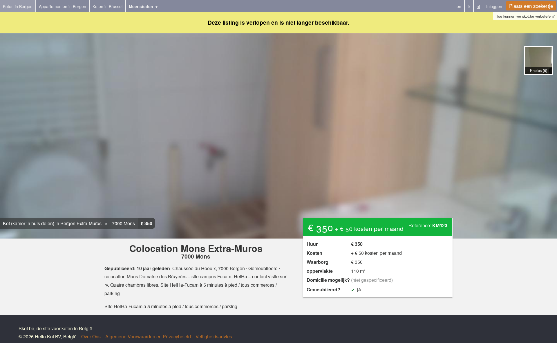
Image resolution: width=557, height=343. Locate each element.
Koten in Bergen (17, 6)
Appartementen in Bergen (62, 6)
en (459, 6)
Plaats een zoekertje (531, 5)
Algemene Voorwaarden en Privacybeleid (148, 336)
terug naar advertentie (538, 81)
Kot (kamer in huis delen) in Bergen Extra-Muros (52, 223)
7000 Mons (123, 223)
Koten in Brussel (107, 6)
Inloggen (494, 6)
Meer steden (141, 6)
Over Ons (91, 336)
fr (469, 6)
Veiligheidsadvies (214, 336)
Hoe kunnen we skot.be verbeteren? (525, 16)
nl (478, 6)
